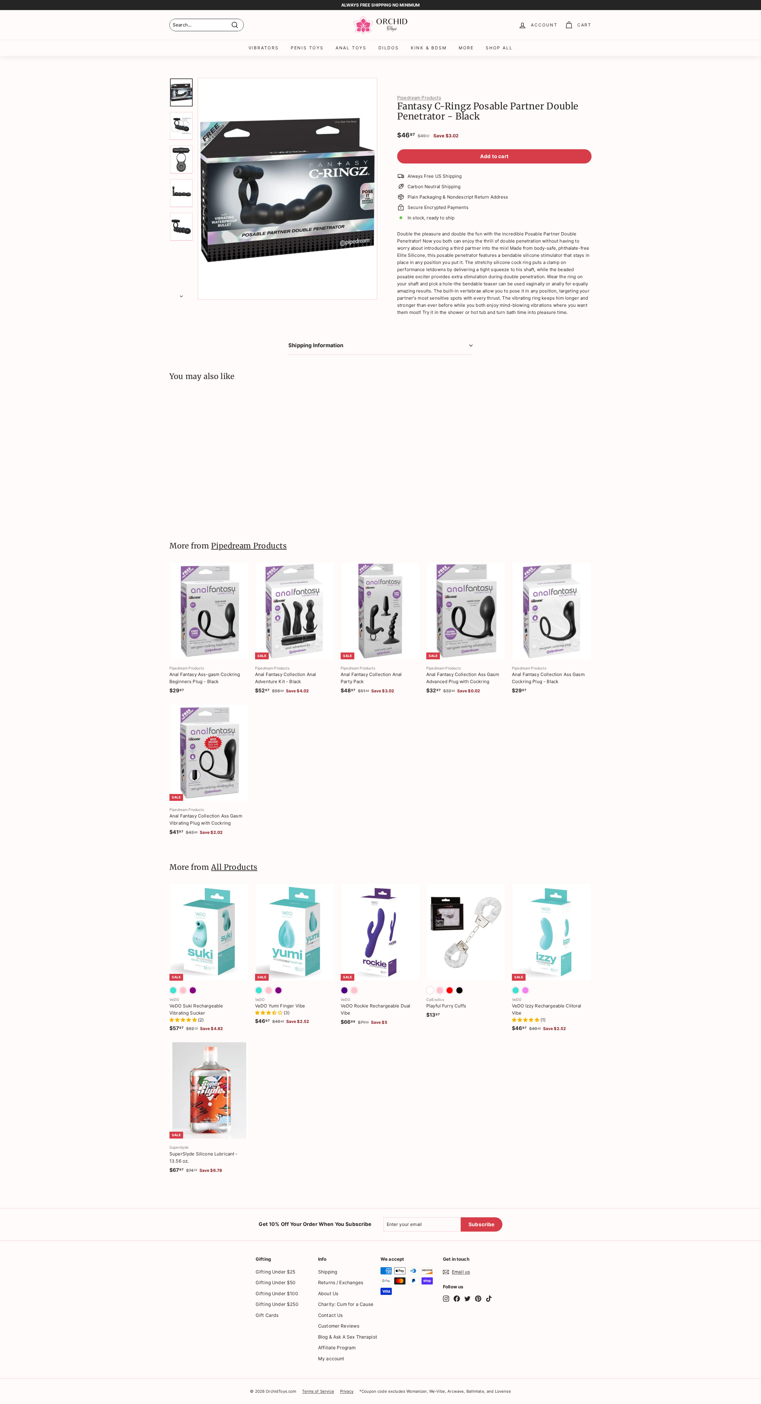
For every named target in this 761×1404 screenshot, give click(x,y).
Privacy (346, 1391)
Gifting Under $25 (275, 1272)
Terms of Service (318, 1391)
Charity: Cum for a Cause (346, 1304)
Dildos (388, 47)
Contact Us (330, 1315)
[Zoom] (287, 188)
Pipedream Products (419, 97)
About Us (328, 1293)
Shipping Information (316, 345)
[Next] (181, 295)
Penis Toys (307, 47)
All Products (234, 867)
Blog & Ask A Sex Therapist (347, 1337)
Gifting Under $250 (277, 1304)
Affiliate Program (337, 1347)
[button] (183, 1020)
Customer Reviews (338, 1326)
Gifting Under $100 (277, 1293)
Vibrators (264, 47)
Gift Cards (267, 1315)
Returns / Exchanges (340, 1282)
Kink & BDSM (429, 47)
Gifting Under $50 (276, 1282)
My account (331, 1358)
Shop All (499, 47)
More (466, 47)
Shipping (327, 1272)
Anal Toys (351, 47)
